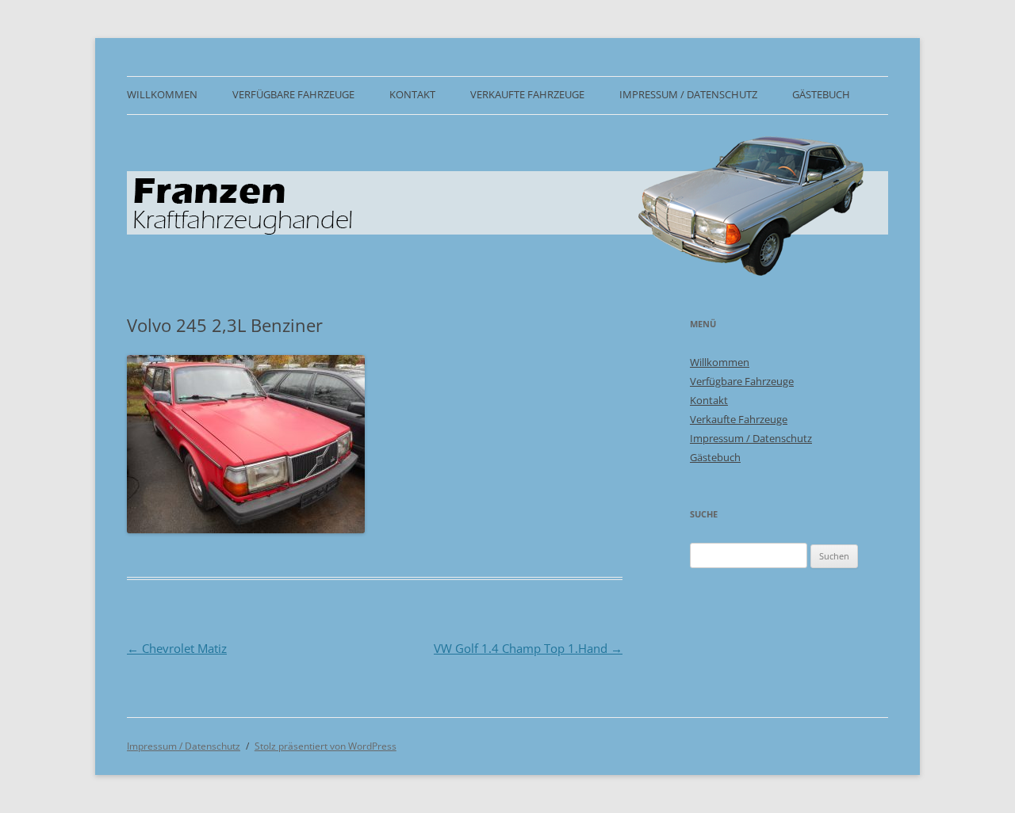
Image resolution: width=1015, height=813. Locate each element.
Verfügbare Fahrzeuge (293, 94)
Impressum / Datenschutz (688, 94)
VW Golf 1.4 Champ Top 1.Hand (528, 648)
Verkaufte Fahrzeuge (527, 94)
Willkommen (162, 94)
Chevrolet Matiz (177, 648)
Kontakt (412, 94)
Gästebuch (821, 94)
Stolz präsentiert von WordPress (325, 746)
